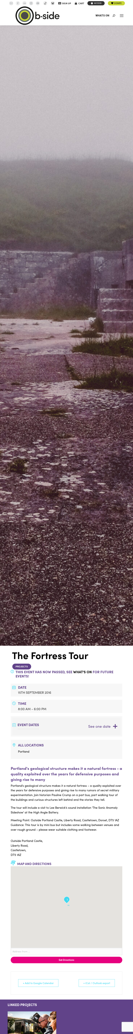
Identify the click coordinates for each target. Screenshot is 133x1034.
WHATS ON (102, 15)
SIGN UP (66, 3)
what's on (82, 671)
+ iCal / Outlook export (96, 983)
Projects (22, 666)
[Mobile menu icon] (121, 15)
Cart (81, 3)
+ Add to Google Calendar (38, 983)
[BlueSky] (53, 3)
